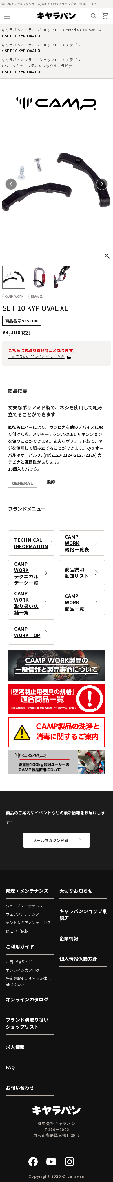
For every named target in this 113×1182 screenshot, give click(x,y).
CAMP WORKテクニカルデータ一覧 (26, 572)
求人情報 (15, 1046)
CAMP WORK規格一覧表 (77, 543)
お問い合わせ (20, 1087)
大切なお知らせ (75, 890)
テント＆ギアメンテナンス (28, 922)
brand (71, 30)
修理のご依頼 (17, 931)
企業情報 (68, 938)
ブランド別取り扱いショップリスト (27, 1023)
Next (102, 184)
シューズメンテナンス (24, 906)
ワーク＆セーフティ (21, 66)
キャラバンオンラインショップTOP (31, 30)
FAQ (10, 1067)
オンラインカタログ (23, 970)
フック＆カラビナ (57, 66)
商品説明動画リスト (77, 572)
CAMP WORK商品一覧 (74, 602)
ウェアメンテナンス (22, 914)
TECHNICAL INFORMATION (31, 543)
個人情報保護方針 (78, 958)
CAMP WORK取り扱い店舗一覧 (26, 602)
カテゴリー (75, 45)
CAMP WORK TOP (27, 631)
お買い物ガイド (19, 961)
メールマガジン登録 (51, 840)
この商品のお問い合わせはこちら (36, 356)
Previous (11, 184)
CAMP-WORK (90, 30)
